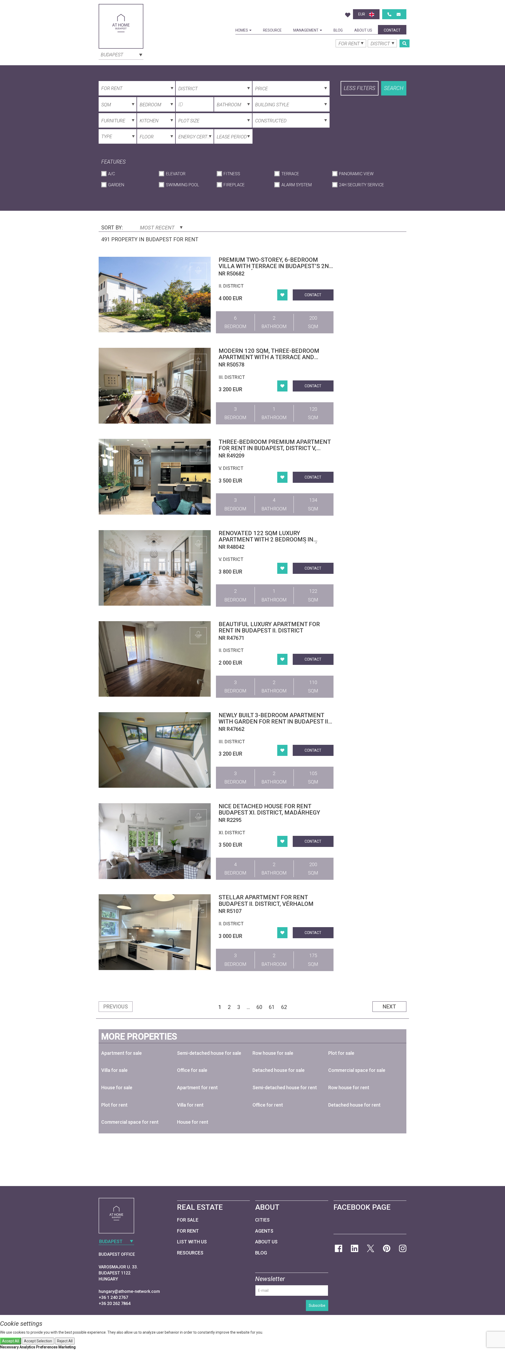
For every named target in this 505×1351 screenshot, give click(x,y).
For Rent (188, 1231)
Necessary (9, 1347)
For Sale (187, 1220)
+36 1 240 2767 (113, 1297)
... (248, 1007)
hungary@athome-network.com (129, 1291)
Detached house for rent (354, 1105)
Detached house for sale (278, 1070)
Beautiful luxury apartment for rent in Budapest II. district (269, 627)
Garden (116, 184)
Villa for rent (190, 1105)
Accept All (10, 1341)
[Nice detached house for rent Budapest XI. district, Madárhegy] (155, 841)
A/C (111, 173)
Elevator (175, 173)
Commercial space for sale (356, 1070)
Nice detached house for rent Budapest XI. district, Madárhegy (269, 809)
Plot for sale (341, 1053)
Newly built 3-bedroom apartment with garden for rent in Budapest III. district (275, 721)
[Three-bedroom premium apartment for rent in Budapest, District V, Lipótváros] (155, 476)
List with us (192, 1241)
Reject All (65, 1341)
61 (272, 1007)
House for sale (116, 1087)
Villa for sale (114, 1070)
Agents (264, 1231)
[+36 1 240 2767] (389, 14)
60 (259, 1007)
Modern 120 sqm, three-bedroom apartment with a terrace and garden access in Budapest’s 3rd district (269, 360)
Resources (190, 1252)
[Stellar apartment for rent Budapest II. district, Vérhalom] (155, 932)
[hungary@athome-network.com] (398, 14)
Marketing (67, 1347)
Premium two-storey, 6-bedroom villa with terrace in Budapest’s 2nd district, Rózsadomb (276, 266)
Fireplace (234, 184)
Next (389, 1006)
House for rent (192, 1122)
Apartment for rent (197, 1087)
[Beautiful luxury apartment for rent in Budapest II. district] (155, 659)
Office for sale (192, 1070)
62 (284, 1007)
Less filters (359, 88)
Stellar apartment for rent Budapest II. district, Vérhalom (266, 900)
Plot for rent (114, 1105)
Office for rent (267, 1105)
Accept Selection (38, 1341)
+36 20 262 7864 (114, 1303)
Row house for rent (348, 1087)
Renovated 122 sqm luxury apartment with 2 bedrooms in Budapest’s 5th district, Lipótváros (274, 539)
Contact (392, 30)
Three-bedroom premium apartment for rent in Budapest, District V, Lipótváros (275, 448)
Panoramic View (356, 173)
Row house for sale (272, 1053)
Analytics (27, 1347)
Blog (338, 30)
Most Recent (158, 227)
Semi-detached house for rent (284, 1087)
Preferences (47, 1347)
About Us (363, 30)
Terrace (290, 173)
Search (393, 88)
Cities (262, 1220)
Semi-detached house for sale (209, 1053)
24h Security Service (361, 184)
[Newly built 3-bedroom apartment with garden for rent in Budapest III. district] (155, 750)
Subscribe (317, 1305)
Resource (272, 30)
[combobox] (121, 54)
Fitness (232, 173)
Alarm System (296, 184)
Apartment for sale (121, 1053)
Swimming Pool (182, 184)
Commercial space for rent (130, 1122)
